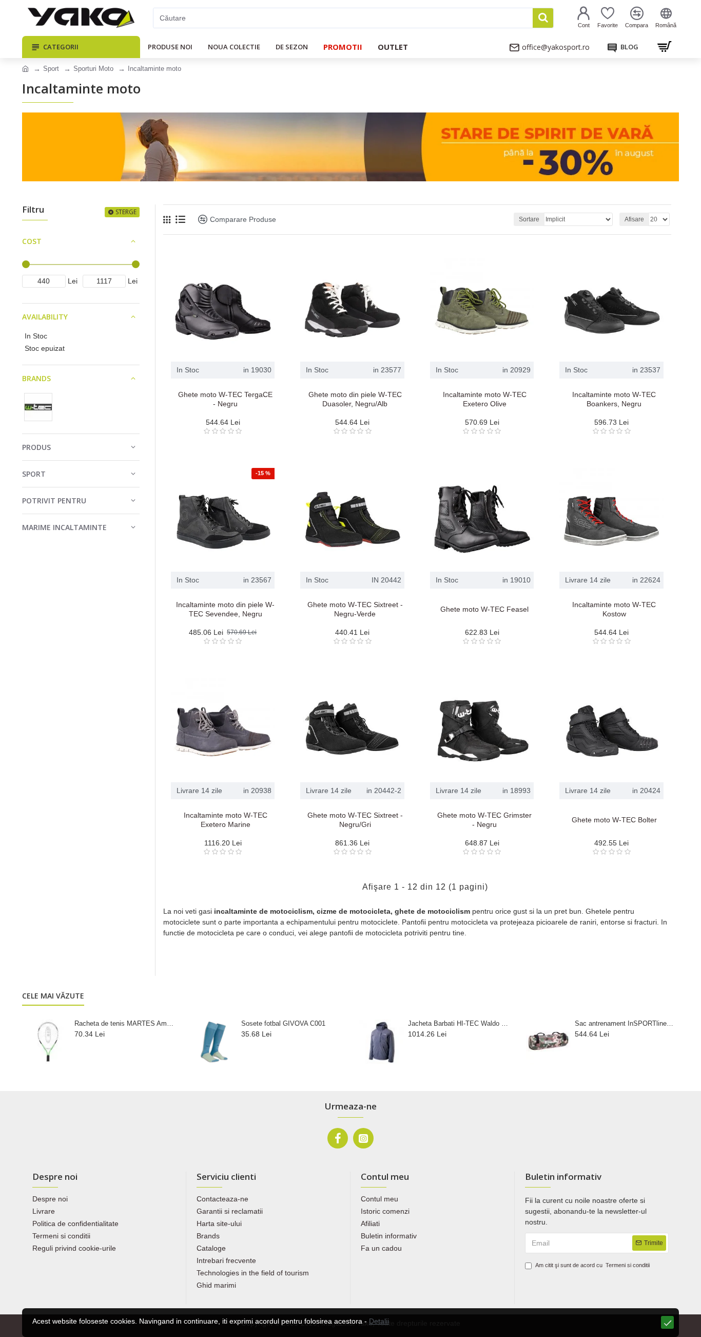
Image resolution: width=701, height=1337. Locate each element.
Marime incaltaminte (64, 527)
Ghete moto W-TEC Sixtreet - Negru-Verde (355, 609)
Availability (45, 317)
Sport (51, 68)
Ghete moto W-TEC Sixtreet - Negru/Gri (355, 819)
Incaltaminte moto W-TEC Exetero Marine (225, 819)
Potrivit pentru (54, 500)
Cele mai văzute (53, 996)
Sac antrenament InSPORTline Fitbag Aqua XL (625, 1023)
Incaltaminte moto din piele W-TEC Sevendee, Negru (225, 609)
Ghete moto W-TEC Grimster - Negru (484, 819)
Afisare (634, 219)
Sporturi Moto (93, 68)
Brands (36, 378)
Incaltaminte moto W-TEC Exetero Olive (485, 399)
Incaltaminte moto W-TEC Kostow (614, 609)
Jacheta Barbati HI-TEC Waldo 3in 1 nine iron (458, 1023)
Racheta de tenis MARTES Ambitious (124, 1023)
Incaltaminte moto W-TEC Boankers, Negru (614, 399)
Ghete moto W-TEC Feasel (484, 609)
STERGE (126, 212)
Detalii (379, 1321)
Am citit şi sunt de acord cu (592, 1265)
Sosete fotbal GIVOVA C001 (283, 1023)
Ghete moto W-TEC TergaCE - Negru (225, 399)
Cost (32, 241)
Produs (36, 447)
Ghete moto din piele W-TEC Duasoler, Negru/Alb (355, 399)
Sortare (529, 219)
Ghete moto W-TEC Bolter (614, 820)
